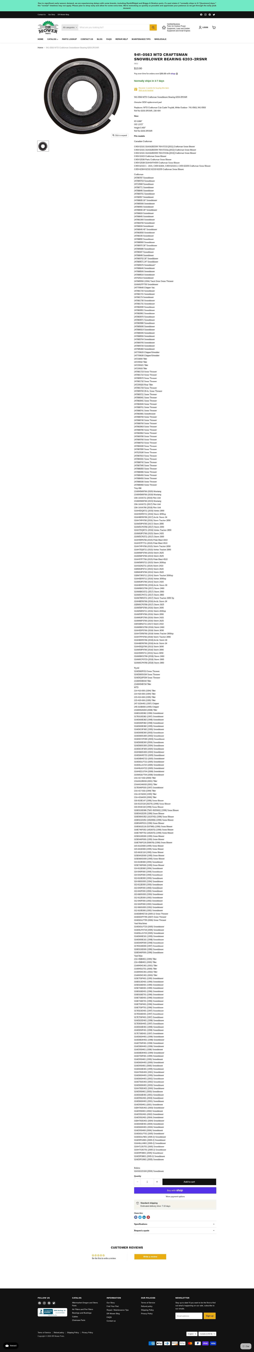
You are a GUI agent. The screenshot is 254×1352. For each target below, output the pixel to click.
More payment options (175, 1196)
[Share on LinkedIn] (144, 1217)
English (191, 1334)
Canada (206, 1334)
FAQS (109, 39)
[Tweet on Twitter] (140, 1217)
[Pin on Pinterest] (148, 1217)
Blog (100, 39)
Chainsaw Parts (78, 1320)
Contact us (87, 39)
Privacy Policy (147, 1313)
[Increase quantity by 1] (157, 1181)
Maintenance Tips (141, 39)
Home (40, 39)
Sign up (210, 1315)
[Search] (153, 27)
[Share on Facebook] (135, 1217)
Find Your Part (113, 1306)
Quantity (137, 1176)
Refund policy (146, 1306)
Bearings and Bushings (81, 1313)
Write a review (150, 1257)
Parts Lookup (69, 39)
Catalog (52, 39)
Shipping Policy (147, 1310)
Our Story (51, 15)
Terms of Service (148, 1303)
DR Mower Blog (63, 15)
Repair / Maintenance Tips (118, 1310)
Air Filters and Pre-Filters (82, 1309)
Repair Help (121, 39)
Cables (75, 1317)
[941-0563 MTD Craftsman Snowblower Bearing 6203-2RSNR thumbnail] (43, 146)
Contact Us (42, 15)
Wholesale (160, 39)
